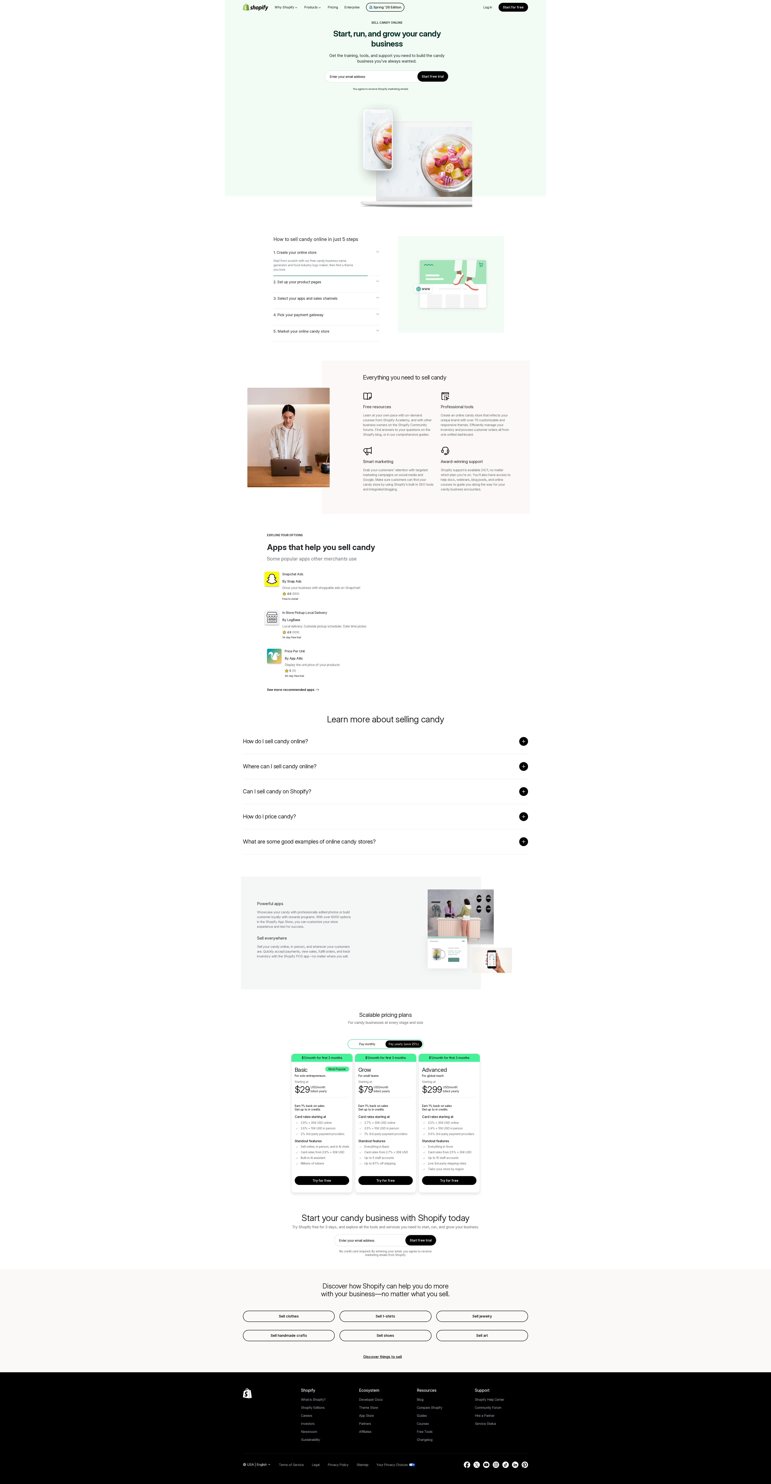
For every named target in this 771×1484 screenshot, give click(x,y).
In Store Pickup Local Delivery (304, 613)
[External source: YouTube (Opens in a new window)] (486, 1465)
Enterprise (352, 7)
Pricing (333, 7)
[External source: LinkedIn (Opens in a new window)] (515, 1465)
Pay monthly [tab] (367, 1044)
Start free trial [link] (433, 76)
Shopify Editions (313, 1408)
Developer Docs (371, 1400)
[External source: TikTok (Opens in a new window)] (505, 1465)
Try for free (322, 1180)
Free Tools (424, 1432)
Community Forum (488, 1408)
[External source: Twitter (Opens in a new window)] (476, 1465)
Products (311, 7)
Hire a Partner (485, 1416)
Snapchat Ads (292, 574)
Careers (306, 1416)
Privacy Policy (338, 1465)
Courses (423, 1424)
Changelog (424, 1440)
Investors (308, 1424)
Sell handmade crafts (289, 1335)
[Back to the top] (247, 1393)
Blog (420, 1400)
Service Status (485, 1424)
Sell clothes (289, 1316)
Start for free (513, 7)
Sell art (482, 1335)
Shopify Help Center (489, 1400)
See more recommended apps (290, 690)
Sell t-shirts (385, 1316)
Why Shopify (284, 7)
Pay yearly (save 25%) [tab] (404, 1044)
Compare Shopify (429, 1408)
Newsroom (309, 1432)
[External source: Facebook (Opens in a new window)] (467, 1465)
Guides (422, 1416)
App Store (366, 1416)
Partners (365, 1424)
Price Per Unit (295, 651)
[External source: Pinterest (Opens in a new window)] (525, 1465)
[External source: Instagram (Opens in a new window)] (496, 1465)
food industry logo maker (311, 265)
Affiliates (365, 1432)
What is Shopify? (313, 1400)
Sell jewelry (482, 1316)
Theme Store (368, 1408)
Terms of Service (291, 1465)
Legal (316, 1465)
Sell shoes (385, 1335)
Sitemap (362, 1465)
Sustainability (310, 1440)
